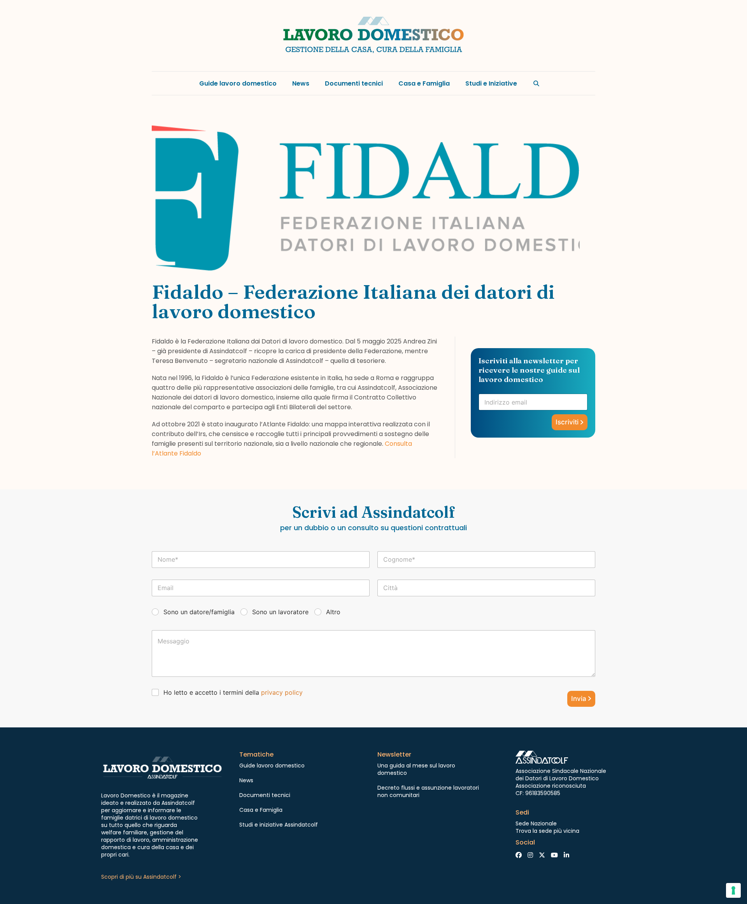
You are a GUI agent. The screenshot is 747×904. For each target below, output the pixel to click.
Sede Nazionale (536, 823)
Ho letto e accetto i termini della (233, 692)
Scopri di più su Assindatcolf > (141, 877)
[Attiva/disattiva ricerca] (536, 83)
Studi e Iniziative (491, 83)
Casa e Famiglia (424, 83)
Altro (333, 612)
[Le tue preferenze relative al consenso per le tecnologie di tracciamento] (733, 890)
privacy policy (282, 692)
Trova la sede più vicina (547, 831)
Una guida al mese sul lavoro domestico (416, 769)
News (300, 83)
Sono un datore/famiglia (199, 612)
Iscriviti (567, 422)
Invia (578, 699)
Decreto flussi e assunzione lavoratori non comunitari (428, 791)
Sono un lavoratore (280, 612)
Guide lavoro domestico (238, 83)
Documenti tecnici (354, 83)
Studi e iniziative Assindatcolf (278, 825)
